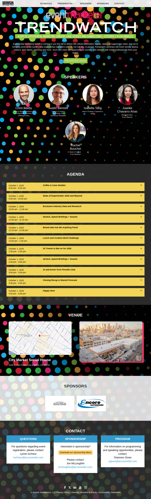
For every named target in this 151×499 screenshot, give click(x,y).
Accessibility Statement (109, 492)
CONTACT (119, 3)
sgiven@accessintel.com (123, 461)
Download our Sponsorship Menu (75, 452)
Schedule (46, 3)
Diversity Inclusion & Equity (84, 492)
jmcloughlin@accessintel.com (75, 467)
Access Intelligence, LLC (44, 492)
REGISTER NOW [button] (75, 60)
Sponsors (103, 3)
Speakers (86, 3)
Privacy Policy (63, 492)
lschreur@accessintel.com (28, 457)
